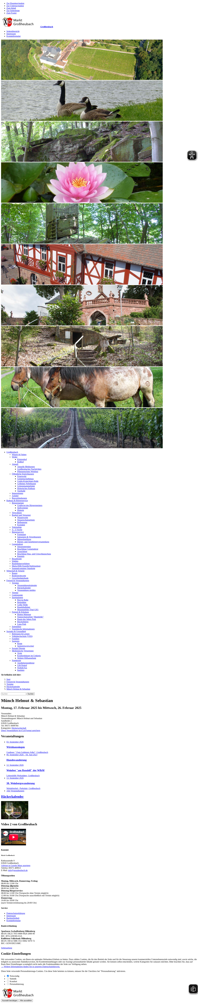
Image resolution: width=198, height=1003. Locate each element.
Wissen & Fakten (19, 454)
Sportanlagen (17, 597)
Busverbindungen (19, 498)
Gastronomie (17, 595)
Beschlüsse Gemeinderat (27, 549)
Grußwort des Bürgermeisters (29, 505)
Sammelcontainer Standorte (23, 568)
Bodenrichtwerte (19, 576)
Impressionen (17, 493)
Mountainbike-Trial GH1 (28, 609)
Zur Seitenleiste (13, 10)
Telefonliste (17, 527)
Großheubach (12, 452)
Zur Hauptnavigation (15, 3)
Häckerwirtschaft (19, 728)
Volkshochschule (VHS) (22, 636)
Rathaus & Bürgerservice (17, 500)
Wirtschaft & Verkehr (15, 571)
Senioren (15, 641)
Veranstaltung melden (26, 590)
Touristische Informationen (23, 629)
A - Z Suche (17, 529)
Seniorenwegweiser (25, 646)
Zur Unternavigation (15, 6)
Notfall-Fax (22, 668)
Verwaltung (17, 513)
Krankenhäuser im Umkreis (29, 655)
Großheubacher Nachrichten (29, 469)
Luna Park (21, 624)
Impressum (11, 34)
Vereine (15, 592)
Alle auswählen (26, 1001)
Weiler (14, 457)
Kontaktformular (13, 36)
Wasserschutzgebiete (26, 520)
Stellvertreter (22, 508)
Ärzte (19, 653)
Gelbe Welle (22, 605)
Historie (20, 510)
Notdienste (16, 660)
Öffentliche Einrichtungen (23, 474)
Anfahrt (15, 496)
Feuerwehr (21, 476)
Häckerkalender (24, 588)
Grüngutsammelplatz (26, 486)
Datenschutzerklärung (15, 913)
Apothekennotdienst (25, 663)
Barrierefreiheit (12, 918)
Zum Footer (11, 13)
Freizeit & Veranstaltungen (17, 580)
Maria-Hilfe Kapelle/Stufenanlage (26, 566)
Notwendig (14, 976)
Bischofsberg (22, 622)
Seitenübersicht (12, 31)
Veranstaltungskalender (27, 585)
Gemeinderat (17, 544)
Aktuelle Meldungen (26, 466)
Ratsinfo (20, 556)
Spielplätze (16, 626)
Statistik (13, 979)
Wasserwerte (22, 517)
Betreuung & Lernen (20, 634)
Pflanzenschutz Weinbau (27, 471)
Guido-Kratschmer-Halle (27, 481)
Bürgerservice (18, 532)
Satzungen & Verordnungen (29, 537)
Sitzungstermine (24, 546)
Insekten (20, 670)
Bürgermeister (18, 503)
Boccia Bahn (22, 600)
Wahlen (15, 561)
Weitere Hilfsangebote (26, 658)
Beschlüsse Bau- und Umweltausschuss (34, 554)
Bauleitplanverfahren (21, 563)
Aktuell (15, 464)
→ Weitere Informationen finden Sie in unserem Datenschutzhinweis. (30, 966)
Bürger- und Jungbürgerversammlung (33, 542)
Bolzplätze (21, 602)
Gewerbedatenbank (20, 578)
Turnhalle (21, 491)
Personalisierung (17, 984)
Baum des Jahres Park (26, 619)
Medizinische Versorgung (23, 651)
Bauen (14, 573)
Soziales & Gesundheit (16, 631)
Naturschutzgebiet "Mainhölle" (30, 617)
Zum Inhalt (11, 8)
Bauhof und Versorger (21, 515)
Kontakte (21, 525)
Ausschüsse (22, 551)
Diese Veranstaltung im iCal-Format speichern (20, 730)
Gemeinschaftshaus (25, 479)
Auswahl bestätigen (9, 1001)
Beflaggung (22, 522)
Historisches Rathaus (26, 488)
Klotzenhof (22, 459)
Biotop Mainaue (24, 614)
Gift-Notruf (22, 665)
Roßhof (20, 462)
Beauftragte (17, 559)
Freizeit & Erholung (20, 612)
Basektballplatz (23, 607)
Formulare (21, 534)
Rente (19, 643)
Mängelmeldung (24, 539)
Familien (15, 639)
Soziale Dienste (18, 648)
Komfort (13, 981)
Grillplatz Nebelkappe (26, 483)
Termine (15, 583)
